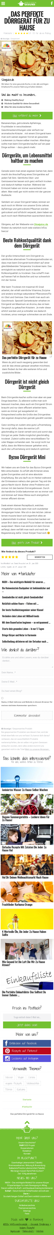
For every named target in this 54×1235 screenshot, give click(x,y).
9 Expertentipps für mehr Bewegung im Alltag (27, 1185)
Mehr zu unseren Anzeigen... (37, 749)
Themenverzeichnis (27, 1208)
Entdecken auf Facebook (23, 1043)
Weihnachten (33, 1083)
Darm (26, 1194)
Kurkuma (21, 1089)
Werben (39, 1231)
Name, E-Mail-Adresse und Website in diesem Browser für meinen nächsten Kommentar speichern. (26, 703)
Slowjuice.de (41, 224)
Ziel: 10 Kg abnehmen (27, 1174)
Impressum (15, 1231)
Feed (27, 1214)
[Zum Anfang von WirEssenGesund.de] (27, 1123)
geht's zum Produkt (26, 543)
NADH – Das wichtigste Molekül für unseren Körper (27, 1183)
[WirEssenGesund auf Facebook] (52, 3)
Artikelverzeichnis (27, 1205)
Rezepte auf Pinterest (24, 1051)
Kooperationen (27, 1148)
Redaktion (27, 1151)
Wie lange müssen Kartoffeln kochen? (27, 1171)
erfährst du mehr (26, 116)
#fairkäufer (7, 33)
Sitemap (27, 1211)
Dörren (8, 1089)
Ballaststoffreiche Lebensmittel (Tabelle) (27, 1168)
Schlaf (8, 1191)
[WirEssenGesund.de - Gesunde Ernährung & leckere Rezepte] (27, 3)
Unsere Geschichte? (27, 1143)
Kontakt (27, 1154)
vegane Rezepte (13, 1083)
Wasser (9, 1077)
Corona (31, 1077)
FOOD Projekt (27, 1145)
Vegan (21, 1077)
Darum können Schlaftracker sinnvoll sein (31, 1191)
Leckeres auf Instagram (25, 1058)
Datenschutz (28, 1231)
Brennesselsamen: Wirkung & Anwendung (27, 1165)
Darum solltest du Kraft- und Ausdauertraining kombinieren (27, 1188)
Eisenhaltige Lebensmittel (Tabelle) (27, 1163)
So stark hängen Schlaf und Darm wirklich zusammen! (27, 1196)
